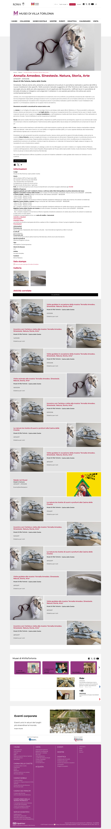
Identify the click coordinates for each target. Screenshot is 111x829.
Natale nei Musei (20, 480)
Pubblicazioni (18, 814)
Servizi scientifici (21, 812)
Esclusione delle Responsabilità (68, 824)
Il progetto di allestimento (21, 807)
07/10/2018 (88, 684)
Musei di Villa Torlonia (36, 13)
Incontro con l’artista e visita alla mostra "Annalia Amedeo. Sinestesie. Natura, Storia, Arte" (37, 330)
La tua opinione (40, 762)
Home (15, 72)
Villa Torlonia (17, 751)
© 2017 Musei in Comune (47, 824)
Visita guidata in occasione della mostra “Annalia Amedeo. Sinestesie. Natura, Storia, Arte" (71, 305)
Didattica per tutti (62, 761)
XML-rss (97, 824)
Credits (78, 824)
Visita (95, 21)
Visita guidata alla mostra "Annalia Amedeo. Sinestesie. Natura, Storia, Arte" (36, 577)
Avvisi (80, 750)
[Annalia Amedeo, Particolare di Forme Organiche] (38, 278)
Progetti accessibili (62, 766)
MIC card (38, 754)
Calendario (84, 21)
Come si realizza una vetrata (22, 772)
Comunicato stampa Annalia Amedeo (27, 264)
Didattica (72, 21)
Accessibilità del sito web (87, 824)
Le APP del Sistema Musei (20, 671)
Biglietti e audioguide (42, 751)
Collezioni (25, 21)
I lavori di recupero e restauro (22, 806)
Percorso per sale (18, 773)
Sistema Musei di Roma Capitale (23, 756)
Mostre (53, 21)
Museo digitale (40, 21)
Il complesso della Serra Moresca (23, 803)
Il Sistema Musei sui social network (49, 670)
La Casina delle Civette (20, 766)
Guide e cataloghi (41, 759)
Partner (81, 752)
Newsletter (17, 759)
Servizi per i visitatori (41, 753)
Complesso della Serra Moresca (22, 799)
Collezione (17, 767)
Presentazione (18, 749)
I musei (14, 21)
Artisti (15, 769)
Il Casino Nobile (18, 780)
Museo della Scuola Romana (22, 785)
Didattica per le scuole (63, 759)
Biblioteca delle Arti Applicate (22, 817)
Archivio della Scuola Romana (22, 794)
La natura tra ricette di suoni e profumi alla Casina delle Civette (36, 429)
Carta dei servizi (18, 757)
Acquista (72, 4)
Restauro (16, 770)
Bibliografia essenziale (20, 816)
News (80, 748)
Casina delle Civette (23, 763)
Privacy (57, 824)
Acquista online (20, 161)
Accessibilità (39, 761)
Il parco (16, 753)
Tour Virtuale (76, 672)
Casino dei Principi (22, 791)
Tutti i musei (62, 4)
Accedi (79, 4)
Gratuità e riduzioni (19, 217)
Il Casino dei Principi (19, 793)
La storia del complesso (20, 804)
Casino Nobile (20, 778)
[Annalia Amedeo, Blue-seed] (21, 278)
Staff (15, 754)
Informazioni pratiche (42, 749)
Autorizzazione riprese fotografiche (23, 819)
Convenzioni (17, 219)
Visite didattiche (40, 756)
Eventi (62, 21)
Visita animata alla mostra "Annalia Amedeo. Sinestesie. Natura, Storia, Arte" (36, 380)
